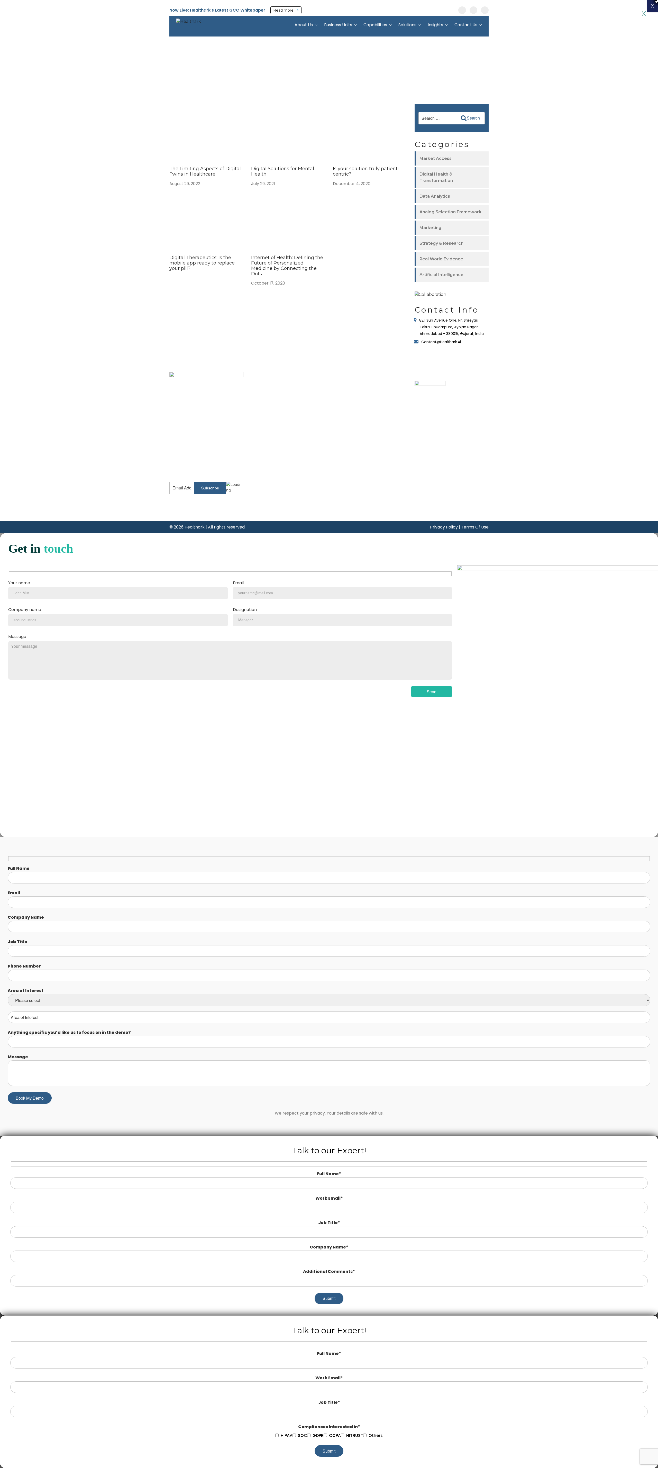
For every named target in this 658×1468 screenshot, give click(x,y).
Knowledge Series (271, 464)
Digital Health (318, 385)
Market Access (435, 158)
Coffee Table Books (272, 392)
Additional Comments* (329, 1271)
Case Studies (266, 399)
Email (238, 583)
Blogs (260, 444)
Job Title (17, 942)
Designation (245, 610)
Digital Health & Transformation (436, 177)
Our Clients (370, 400)
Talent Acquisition (321, 445)
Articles (261, 437)
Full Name (19, 868)
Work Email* (329, 1198)
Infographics (266, 429)
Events (261, 384)
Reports (262, 407)
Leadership (370, 392)
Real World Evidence (441, 259)
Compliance (316, 454)
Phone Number (24, 966)
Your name (19, 583)
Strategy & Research (441, 243)
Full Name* (329, 1174)
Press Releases (268, 414)
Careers (367, 408)
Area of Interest (25, 990)
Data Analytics (434, 196)
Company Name (26, 917)
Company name (24, 610)
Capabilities (375, 25)
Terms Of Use (475, 527)
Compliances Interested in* (329, 1427)
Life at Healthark (375, 415)
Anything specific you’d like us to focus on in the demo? (69, 1032)
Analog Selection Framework (450, 211)
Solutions (407, 25)
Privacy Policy (444, 527)
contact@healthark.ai (188, 462)
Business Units (338, 25)
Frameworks (266, 422)
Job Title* (329, 1223)
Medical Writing (320, 403)
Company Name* (329, 1247)
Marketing (430, 227)
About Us (304, 25)
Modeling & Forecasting (327, 394)
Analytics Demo (269, 471)
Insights (435, 25)
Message (17, 637)
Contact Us (465, 25)
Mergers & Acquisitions (326, 436)
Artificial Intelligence (441, 274)
